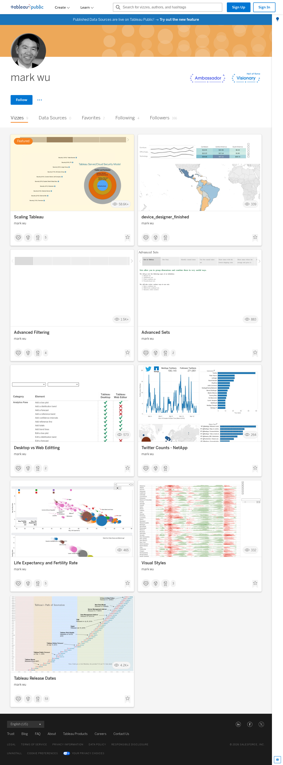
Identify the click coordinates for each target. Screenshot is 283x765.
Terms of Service (34, 744)
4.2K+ (124, 665)
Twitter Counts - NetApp (164, 447)
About (52, 734)
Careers (100, 734)
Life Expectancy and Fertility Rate (46, 563)
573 (126, 435)
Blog (24, 734)
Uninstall (14, 753)
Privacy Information (67, 744)
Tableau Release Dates (35, 678)
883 (253, 319)
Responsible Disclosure (130, 744)
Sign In (264, 7)
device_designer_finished (165, 217)
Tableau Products (75, 734)
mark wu (20, 223)
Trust (10, 734)
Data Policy (97, 744)
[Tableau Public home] (27, 7)
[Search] (117, 7)
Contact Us (121, 734)
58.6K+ (124, 204)
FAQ (37, 734)
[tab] (277, 19)
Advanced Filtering (32, 332)
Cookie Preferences (42, 753)
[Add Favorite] (127, 238)
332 (253, 550)
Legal (11, 744)
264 (253, 435)
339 (253, 204)
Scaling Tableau (29, 217)
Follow (21, 99)
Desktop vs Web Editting (37, 447)
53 (46, 698)
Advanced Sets (156, 332)
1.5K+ (125, 319)
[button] (238, 724)
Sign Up (238, 7)
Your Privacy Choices (88, 753)
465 (126, 550)
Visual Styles (154, 563)
